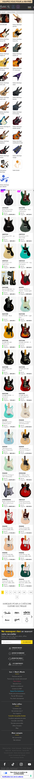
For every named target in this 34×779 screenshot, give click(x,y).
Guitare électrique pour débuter (22, 753)
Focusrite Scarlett (8, 753)
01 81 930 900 (20, 659)
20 (19, 592)
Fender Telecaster (27, 748)
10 (15, 592)
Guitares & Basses (11, 12)
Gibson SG (8, 750)
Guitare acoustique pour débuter (17, 755)
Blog (17, 728)
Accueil (3, 12)
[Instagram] (21, 764)
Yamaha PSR (25, 750)
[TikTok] (13, 764)
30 (24, 592)
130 (30, 592)
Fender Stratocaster (17, 748)
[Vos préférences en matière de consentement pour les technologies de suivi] (31, 776)
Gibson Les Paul (7, 748)
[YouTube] (29, 764)
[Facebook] (5, 764)
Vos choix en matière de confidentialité (18, 773)
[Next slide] (31, 617)
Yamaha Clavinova (16, 750)
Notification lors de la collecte (12, 777)
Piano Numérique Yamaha (17, 757)
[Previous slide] (2, 617)
